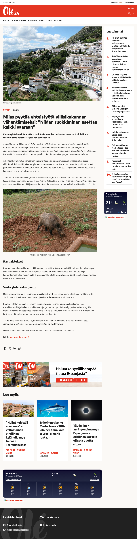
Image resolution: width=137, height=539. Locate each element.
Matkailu (58, 20)
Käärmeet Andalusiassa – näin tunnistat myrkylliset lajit (122, 165)
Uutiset (6, 20)
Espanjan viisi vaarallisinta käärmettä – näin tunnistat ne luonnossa (120, 122)
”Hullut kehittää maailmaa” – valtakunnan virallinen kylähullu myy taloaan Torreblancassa (121, 45)
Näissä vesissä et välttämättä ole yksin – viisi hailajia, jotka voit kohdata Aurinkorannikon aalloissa (122, 94)
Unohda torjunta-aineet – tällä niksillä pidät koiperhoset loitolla (121, 78)
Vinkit (42, 20)
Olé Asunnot (129, 2)
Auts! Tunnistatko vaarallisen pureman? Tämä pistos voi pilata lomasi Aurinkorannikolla (120, 63)
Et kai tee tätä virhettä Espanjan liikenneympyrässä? (121, 109)
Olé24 (121, 2)
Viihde (49, 20)
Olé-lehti (114, 2)
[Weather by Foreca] (14, 500)
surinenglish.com (18, 337)
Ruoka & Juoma (19, 20)
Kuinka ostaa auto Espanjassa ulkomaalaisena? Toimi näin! (120, 136)
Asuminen (32, 20)
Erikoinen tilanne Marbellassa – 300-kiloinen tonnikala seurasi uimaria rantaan (120, 150)
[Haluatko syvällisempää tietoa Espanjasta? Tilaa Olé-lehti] (52, 374)
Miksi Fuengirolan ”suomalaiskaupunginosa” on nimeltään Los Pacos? (121, 178)
